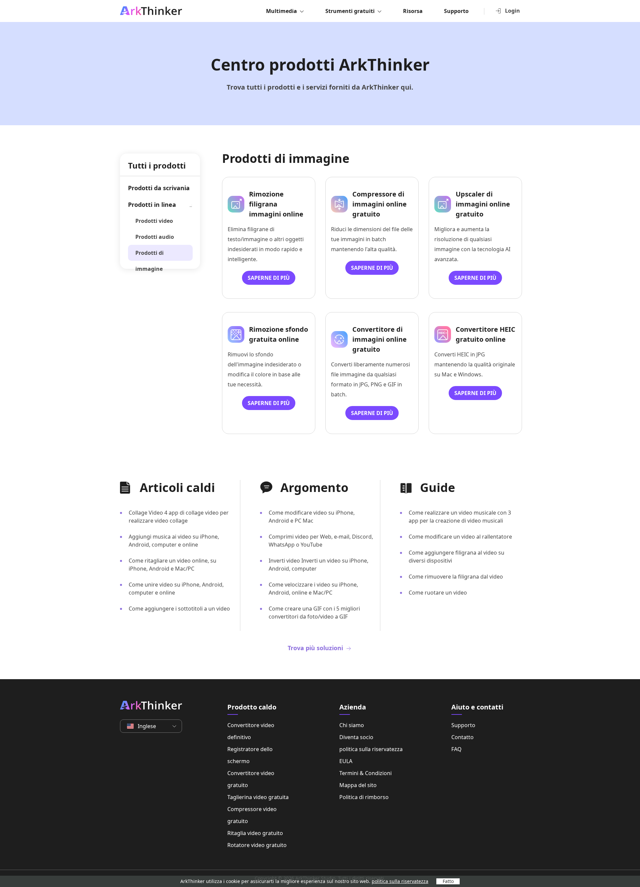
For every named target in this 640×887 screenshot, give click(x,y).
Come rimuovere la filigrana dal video (456, 576)
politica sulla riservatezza (371, 749)
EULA (345, 761)
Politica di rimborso (364, 797)
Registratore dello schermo (250, 755)
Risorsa (413, 11)
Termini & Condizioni (365, 773)
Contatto (462, 737)
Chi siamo (351, 725)
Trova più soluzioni (316, 648)
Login (512, 10)
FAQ (456, 749)
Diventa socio (356, 737)
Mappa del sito (358, 785)
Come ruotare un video (438, 592)
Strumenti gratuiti (350, 11)
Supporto (456, 11)
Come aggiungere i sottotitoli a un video (179, 608)
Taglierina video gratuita (258, 797)
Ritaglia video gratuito (255, 833)
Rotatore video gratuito (257, 845)
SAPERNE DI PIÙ (269, 277)
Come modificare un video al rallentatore (460, 536)
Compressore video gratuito (252, 815)
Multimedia (281, 11)
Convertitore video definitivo (250, 731)
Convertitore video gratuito (250, 779)
